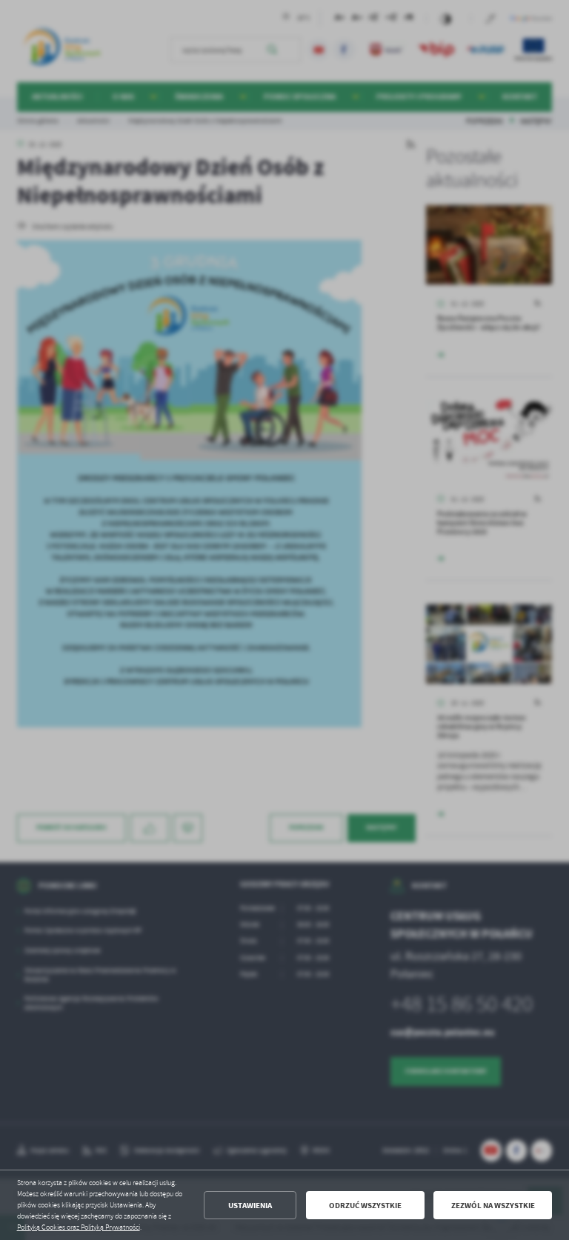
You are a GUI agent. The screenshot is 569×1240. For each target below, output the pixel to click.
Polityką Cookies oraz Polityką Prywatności (78, 1227)
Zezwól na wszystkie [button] (493, 1205)
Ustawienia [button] (250, 1205)
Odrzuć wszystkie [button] (365, 1205)
